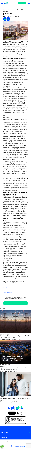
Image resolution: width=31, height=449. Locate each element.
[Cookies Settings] (2, 446)
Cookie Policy (23, 444)
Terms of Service (15, 444)
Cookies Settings (11, 446)
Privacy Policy (8, 444)
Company (4, 437)
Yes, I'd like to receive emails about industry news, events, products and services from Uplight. (15, 298)
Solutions (5, 428)
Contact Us (12, 412)
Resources (5, 432)
